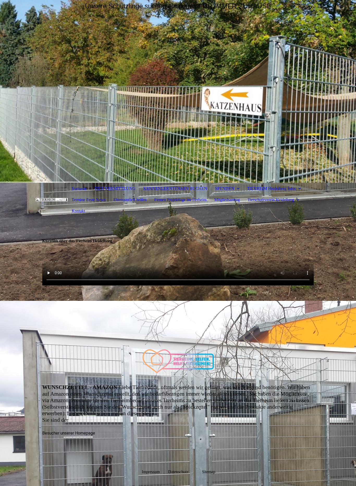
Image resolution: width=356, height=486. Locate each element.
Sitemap (208, 472)
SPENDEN (224, 188)
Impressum (151, 472)
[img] (178, 91)
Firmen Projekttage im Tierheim (180, 199)
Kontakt (78, 211)
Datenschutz (184, 472)
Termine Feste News (89, 199)
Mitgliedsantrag (227, 199)
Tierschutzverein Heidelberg (271, 199)
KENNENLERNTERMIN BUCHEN (175, 188)
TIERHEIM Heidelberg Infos (271, 188)
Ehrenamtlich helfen (129, 199)
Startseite (79, 188)
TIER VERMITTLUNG (115, 188)
